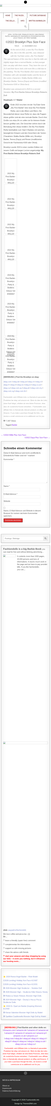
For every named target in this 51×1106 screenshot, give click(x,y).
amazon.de (21, 1030)
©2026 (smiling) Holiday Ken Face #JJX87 (20, 980)
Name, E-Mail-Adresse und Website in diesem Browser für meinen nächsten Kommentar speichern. (22, 513)
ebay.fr (6, 385)
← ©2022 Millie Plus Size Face (13, 435)
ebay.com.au (16, 388)
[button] (25, 26)
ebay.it (13, 385)
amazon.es (30, 1033)
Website (7, 501)
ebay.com (8, 382)
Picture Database (38, 15)
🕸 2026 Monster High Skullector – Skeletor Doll (22, 988)
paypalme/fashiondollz (17, 930)
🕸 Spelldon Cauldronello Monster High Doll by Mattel (24, 1016)
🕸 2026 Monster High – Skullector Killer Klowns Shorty (25, 992)
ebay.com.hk (20, 391)
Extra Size (17, 34)
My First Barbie (30, 38)
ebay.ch (31, 382)
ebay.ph (26, 388)
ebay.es (20, 385)
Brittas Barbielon (37, 21)
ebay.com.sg (9, 391)
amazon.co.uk (19, 1036)
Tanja (16, 46)
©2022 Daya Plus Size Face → (37, 437)
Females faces (28, 34)
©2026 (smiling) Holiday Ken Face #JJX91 (20, 984)
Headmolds (15, 36)
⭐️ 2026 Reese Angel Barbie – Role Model (20, 977)
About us (6, 1086)
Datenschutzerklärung (11, 1091)
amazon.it (19, 1033)
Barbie (14, 425)
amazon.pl (41, 1033)
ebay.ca (7, 388)
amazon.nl (32, 1030)
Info (22, 21)
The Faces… (20, 15)
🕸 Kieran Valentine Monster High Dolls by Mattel (22, 1012)
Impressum (7, 1088)
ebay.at (24, 382)
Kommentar (9, 459)
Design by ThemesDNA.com (25, 1104)
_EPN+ (9, 34)
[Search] (25, 2)
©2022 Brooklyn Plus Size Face (25, 42)
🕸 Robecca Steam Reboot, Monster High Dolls (22, 996)
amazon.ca (32, 1036)
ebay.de (16, 382)
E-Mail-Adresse (10, 494)
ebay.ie (28, 385)
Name (7, 486)
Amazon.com (9, 1030)
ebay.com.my (36, 388)
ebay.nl (39, 382)
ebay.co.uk (36, 385)
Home (7, 15)
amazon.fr (9, 1033)
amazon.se (43, 1030)
